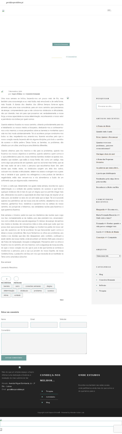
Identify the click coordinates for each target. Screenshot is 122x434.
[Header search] (116, 10)
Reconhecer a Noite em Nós (107, 187)
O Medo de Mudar (112, 232)
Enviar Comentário (13, 357)
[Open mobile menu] (110, 10)
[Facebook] (105, 2)
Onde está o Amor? (104, 218)
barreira (7, 286)
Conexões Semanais (107, 280)
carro (17, 286)
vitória (6, 295)
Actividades (50, 397)
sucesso (51, 291)
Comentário (5, 330)
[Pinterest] (115, 2)
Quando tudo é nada (104, 132)
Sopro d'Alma (57, 57)
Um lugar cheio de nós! (105, 154)
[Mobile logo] (1, 418)
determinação (9, 291)
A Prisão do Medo (103, 126)
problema (38, 291)
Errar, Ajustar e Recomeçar (107, 137)
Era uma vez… (113, 209)
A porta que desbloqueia (106, 173)
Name (3, 319)
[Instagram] (110, 2)
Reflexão (102, 285)
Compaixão (112, 237)
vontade (17, 295)
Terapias (102, 291)
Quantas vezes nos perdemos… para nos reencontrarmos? (104, 145)
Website (63, 319)
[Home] (3, 9)
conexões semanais (33, 286)
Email (32, 319)
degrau (49, 286)
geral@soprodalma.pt (14, 2)
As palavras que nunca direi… (107, 168)
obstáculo (24, 291)
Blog (101, 274)
